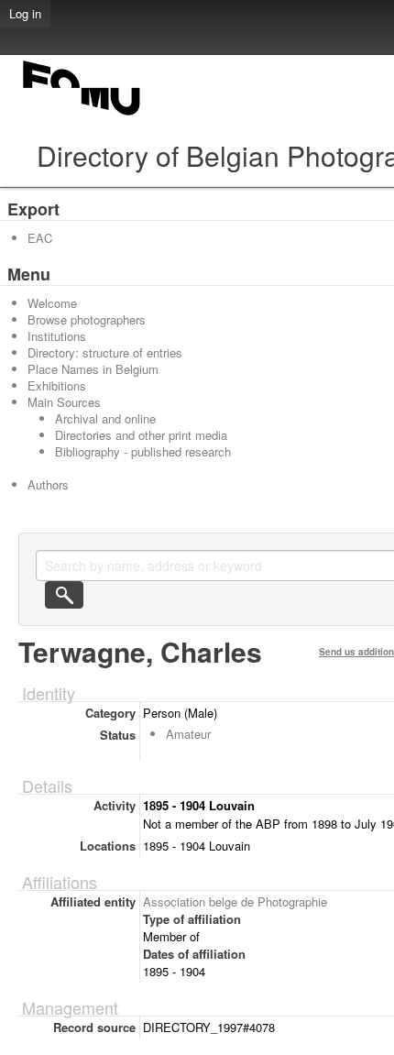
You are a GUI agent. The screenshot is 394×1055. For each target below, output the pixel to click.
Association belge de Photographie (235, 901)
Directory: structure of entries (104, 352)
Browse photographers (86, 319)
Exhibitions (56, 385)
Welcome (52, 303)
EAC (39, 238)
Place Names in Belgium (93, 369)
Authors (48, 484)
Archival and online (105, 418)
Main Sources (64, 402)
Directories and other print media (141, 435)
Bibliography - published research (143, 451)
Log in (25, 13)
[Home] (82, 115)
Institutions (56, 336)
